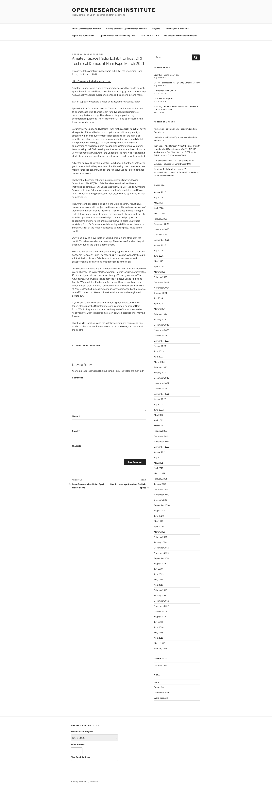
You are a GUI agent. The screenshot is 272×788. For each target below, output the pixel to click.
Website (76, 446)
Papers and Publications (83, 35)
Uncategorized (160, 665)
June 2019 (158, 574)
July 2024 (158, 298)
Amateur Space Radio (99, 71)
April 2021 (158, 468)
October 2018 (160, 611)
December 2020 (161, 489)
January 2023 (160, 372)
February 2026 (160, 219)
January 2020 (160, 542)
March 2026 (159, 213)
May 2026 (158, 203)
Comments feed (161, 692)
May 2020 (158, 521)
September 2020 (162, 505)
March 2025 (159, 272)
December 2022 (161, 378)
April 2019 (158, 585)
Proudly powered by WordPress (85, 781)
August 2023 (160, 346)
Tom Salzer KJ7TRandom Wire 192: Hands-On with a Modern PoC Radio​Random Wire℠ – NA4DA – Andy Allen (177, 149)
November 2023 (161, 330)
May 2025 (158, 261)
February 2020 (160, 537)
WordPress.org (161, 698)
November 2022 (161, 383)
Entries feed (159, 687)
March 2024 (159, 309)
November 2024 (161, 288)
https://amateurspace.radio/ (125, 101)
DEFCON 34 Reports (163, 98)
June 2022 (158, 410)
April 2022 (158, 420)
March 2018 (159, 643)
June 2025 (159, 256)
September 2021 (161, 447)
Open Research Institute (114, 10)
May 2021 (158, 463)
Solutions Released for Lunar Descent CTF (173, 164)
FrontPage (82, 345)
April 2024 (158, 303)
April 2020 (159, 526)
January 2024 (160, 319)
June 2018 (158, 627)
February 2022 (160, 431)
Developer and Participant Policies (180, 35)
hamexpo (95, 345)
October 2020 (160, 500)
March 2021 (159, 473)
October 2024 (160, 293)
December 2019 (161, 547)
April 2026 (158, 208)
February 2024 (160, 314)
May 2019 (158, 579)
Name (76, 416)
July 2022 (158, 404)
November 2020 (161, 494)
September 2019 (161, 558)
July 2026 (158, 197)
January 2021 (160, 484)
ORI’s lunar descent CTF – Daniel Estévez (172, 160)
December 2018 (161, 601)
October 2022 (160, 388)
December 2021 (161, 436)
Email (76, 431)
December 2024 (161, 282)
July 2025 (158, 250)
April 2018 (158, 638)
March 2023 (159, 362)
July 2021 (158, 457)
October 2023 (160, 335)
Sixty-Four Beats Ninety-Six (166, 75)
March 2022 (159, 425)
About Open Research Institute (86, 28)
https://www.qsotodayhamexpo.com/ (91, 81)
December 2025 (161, 224)
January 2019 (160, 595)
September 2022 (161, 394)
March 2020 (159, 532)
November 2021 (161, 441)
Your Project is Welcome (177, 28)
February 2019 (160, 590)
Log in (156, 682)
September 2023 (162, 341)
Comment (78, 377)
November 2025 (161, 229)
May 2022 (158, 415)
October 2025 (160, 234)
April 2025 (158, 266)
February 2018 (160, 648)
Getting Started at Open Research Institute (126, 28)
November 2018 (161, 606)
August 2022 (160, 399)
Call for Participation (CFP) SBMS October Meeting (177, 82)
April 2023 (158, 356)
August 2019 (160, 563)
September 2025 (162, 240)
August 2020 (160, 510)
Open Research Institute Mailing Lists (117, 35)
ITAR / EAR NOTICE (150, 35)
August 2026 (160, 192)
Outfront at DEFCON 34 (165, 90)
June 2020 (159, 516)
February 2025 (160, 277)
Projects (156, 28)
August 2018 (160, 616)
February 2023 (160, 367)
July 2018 (158, 622)
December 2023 (161, 325)
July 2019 (158, 569)
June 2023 (159, 351)
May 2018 (158, 632)
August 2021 (160, 452)
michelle (98, 54)
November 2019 (161, 553)
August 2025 (160, 245)
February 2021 (160, 479)
